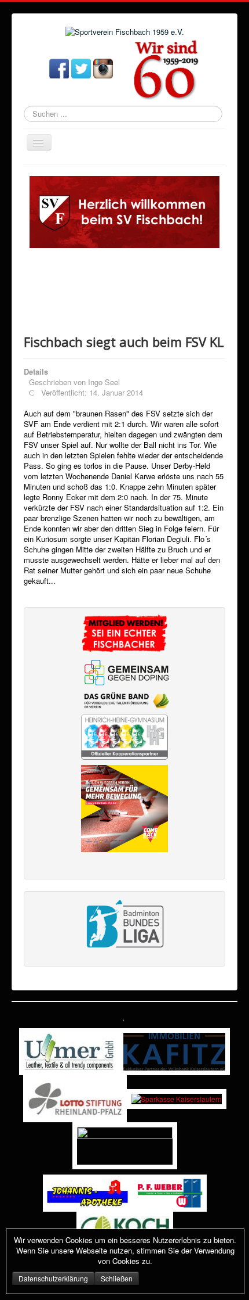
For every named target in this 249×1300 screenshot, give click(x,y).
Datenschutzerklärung (53, 1278)
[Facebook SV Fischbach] (59, 67)
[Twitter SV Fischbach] (81, 67)
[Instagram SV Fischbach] (103, 67)
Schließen (117, 1278)
